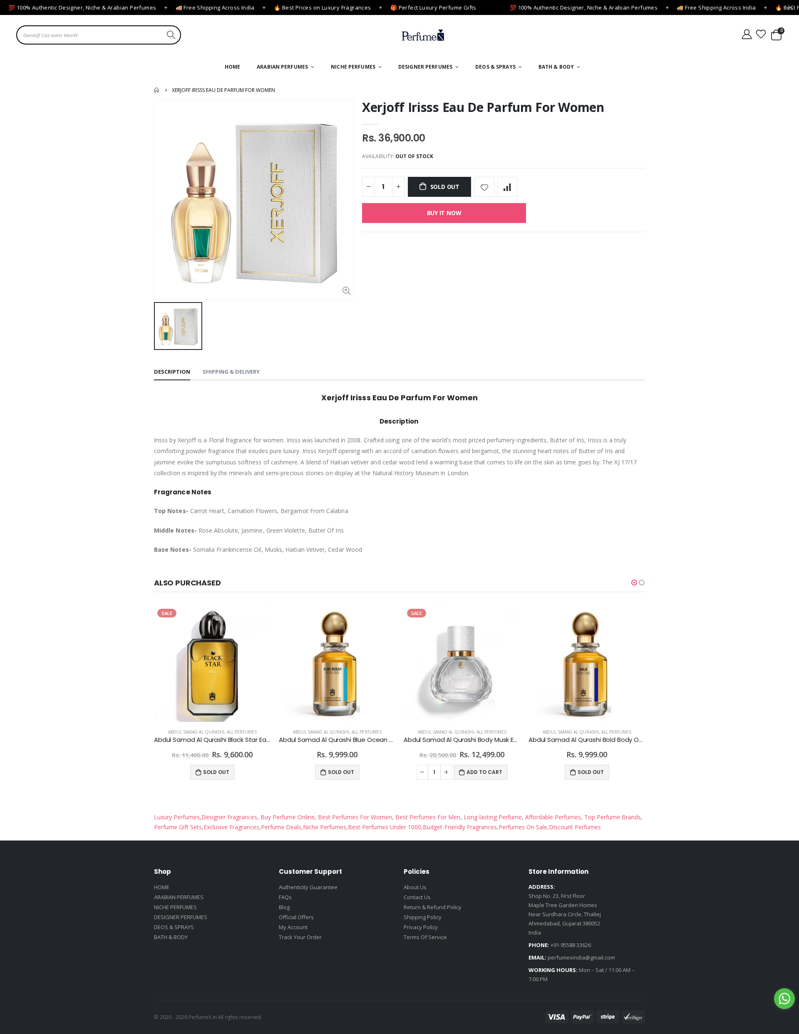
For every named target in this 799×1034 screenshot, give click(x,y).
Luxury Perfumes (177, 817)
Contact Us (417, 897)
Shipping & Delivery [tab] (231, 371)
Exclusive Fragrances (231, 827)
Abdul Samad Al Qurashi (196, 732)
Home (157, 90)
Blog (284, 907)
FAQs (285, 897)
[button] (634, 583)
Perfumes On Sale (523, 827)
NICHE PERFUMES (175, 907)
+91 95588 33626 (571, 945)
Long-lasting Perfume (492, 817)
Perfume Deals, (282, 827)
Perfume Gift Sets (178, 827)
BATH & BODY (171, 937)
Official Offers (296, 917)
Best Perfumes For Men (427, 817)
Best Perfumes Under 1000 (384, 827)
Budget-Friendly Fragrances (460, 827)
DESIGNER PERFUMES (180, 917)
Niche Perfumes (324, 827)
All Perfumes (242, 732)
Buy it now (444, 213)
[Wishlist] (761, 34)
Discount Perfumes (575, 827)
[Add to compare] (507, 187)
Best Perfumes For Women (354, 817)
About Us (415, 887)
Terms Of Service (425, 937)
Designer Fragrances (229, 817)
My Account (293, 927)
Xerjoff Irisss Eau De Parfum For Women (483, 107)
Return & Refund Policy (433, 907)
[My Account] (746, 34)
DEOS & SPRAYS (174, 927)
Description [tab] (172, 371)
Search (170, 35)
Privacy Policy (421, 927)
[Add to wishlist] (484, 187)
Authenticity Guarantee (308, 887)
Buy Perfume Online (287, 817)
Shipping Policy (423, 917)
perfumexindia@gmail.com (581, 957)
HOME (161, 887)
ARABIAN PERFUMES (178, 897)
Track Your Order (300, 937)
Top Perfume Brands (612, 817)
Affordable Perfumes (552, 817)
